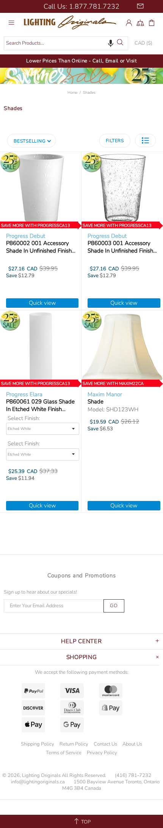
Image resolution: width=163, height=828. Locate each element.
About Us (132, 744)
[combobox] (66, 43)
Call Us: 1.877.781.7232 (81, 6)
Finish (46, 418)
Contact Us (105, 744)
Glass (46, 443)
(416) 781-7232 (133, 775)
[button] (110, 43)
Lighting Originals (72, 22)
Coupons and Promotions (81, 575)
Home (72, 92)
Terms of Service (64, 752)
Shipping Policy (37, 744)
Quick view (42, 303)
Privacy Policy (102, 752)
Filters (115, 141)
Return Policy (74, 744)
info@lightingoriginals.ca (38, 782)
